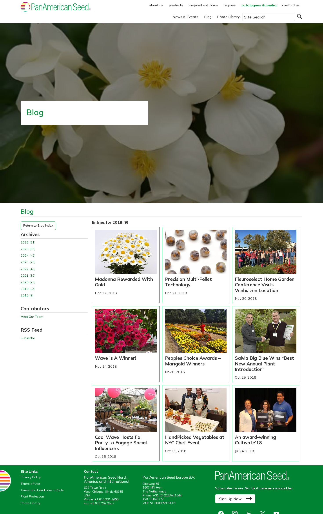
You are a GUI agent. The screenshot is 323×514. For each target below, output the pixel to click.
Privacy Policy (31, 477)
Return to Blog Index (38, 225)
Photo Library (228, 17)
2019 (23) (28, 289)
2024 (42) (28, 256)
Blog (208, 17)
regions (230, 5)
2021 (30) (28, 276)
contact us (291, 5)
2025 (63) (28, 249)
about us (156, 5)
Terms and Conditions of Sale (42, 490)
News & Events (185, 17)
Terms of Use (30, 484)
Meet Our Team (32, 317)
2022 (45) (28, 269)
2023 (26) (28, 262)
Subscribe (28, 338)
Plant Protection (32, 496)
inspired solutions (203, 5)
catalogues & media (258, 5)
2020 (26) (28, 282)
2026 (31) (28, 242)
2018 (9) (27, 295)
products (176, 5)
